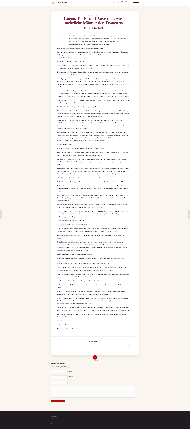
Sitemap (52, 423)
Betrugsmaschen (107, 2)
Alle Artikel (116, 2)
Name (70, 371)
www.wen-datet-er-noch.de (113, 55)
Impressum (52, 418)
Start (94, 2)
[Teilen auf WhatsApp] (87, 346)
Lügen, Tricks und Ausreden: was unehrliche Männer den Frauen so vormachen (93, 22)
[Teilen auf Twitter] (75, 346)
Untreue (99, 2)
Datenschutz (53, 421)
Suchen (136, 2)
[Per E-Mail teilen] (123, 346)
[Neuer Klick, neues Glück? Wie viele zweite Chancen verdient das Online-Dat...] (1, 214)
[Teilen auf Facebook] (63, 346)
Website (71, 382)
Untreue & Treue (93, 15)
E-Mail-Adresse (72, 376)
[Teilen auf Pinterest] (99, 346)
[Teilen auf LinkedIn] (111, 346)
